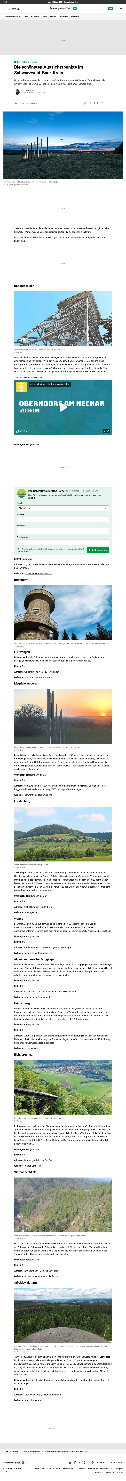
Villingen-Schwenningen (12, 16)
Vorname (20, 514)
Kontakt (98, 1472)
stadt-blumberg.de (34, 1165)
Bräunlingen (64, 16)
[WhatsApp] (75, 1462)
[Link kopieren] (84, 103)
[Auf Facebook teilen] (90, 103)
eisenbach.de (31, 1048)
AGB (58, 1469)
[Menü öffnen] (4, 8)
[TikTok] (80, 1462)
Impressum (109, 1472)
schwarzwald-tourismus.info (38, 573)
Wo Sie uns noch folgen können (109, 1462)
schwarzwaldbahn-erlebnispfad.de (41, 1276)
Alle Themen (75, 16)
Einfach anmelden (98, 550)
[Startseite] (7, 1451)
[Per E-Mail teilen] (96, 103)
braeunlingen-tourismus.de (38, 997)
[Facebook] (85, 1462)
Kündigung (118, 1469)
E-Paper (12, 9)
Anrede (20, 503)
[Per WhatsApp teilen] (101, 103)
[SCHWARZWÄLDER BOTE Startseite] (63, 8)
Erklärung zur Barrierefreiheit (99, 1469)
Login (121, 8)
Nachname (21, 526)
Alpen (26, 16)
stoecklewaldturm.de (35, 1400)
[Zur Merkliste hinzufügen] (110, 103)
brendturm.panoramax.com (38, 677)
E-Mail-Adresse (22, 537)
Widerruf (119, 1472)
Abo (110, 9)
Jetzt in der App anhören (27, 103)
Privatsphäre (39, 1469)
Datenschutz (67, 1469)
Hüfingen (53, 16)
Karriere (50, 1469)
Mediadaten (80, 1469)
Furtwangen (35, 16)
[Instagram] (70, 1462)
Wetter (45, 16)
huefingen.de (31, 912)
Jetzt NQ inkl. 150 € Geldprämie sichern (63, 2)
